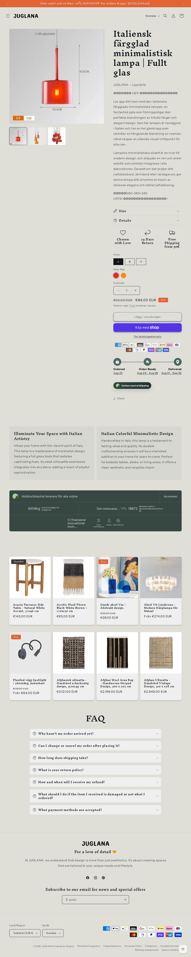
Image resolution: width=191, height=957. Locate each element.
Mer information (170, 496)
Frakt (132, 305)
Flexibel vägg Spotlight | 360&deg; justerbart (29, 682)
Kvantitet (118, 282)
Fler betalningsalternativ (147, 336)
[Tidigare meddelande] (7, 3)
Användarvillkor (133, 946)
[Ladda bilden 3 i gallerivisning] (56, 136)
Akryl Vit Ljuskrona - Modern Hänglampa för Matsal (161, 608)
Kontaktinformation (171, 946)
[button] (8, 16)
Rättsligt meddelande (146, 950)
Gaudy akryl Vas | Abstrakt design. (113, 606)
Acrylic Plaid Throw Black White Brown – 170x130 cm (72, 608)
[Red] (116, 275)
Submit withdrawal (172, 950)
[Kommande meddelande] (184, 3)
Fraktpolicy (151, 946)
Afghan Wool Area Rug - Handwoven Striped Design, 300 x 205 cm (116, 683)
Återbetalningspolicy (88, 946)
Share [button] (121, 398)
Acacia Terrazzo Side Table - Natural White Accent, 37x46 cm (29, 608)
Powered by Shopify (63, 946)
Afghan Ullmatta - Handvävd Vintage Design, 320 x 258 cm (159, 683)
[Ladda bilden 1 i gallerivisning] (18, 136)
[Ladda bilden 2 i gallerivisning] (37, 136)
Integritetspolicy (112, 946)
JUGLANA (47, 946)
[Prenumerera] (125, 899)
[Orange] (123, 275)
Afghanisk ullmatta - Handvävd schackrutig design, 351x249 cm (73, 683)
